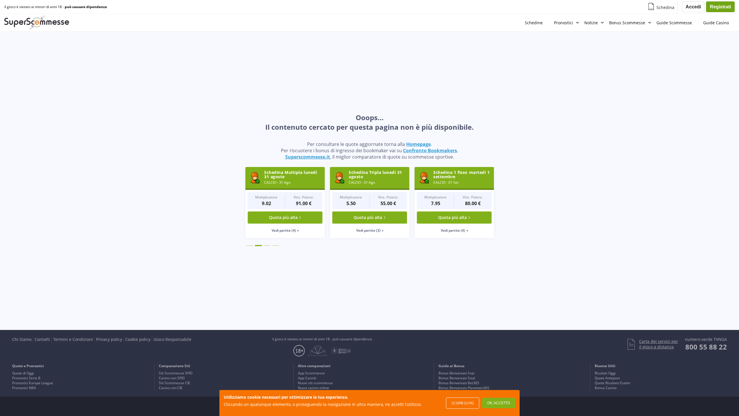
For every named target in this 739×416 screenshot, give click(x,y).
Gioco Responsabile (172, 339)
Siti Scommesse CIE (174, 382)
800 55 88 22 (706, 347)
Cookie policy (137, 339)
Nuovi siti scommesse (315, 382)
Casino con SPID (172, 378)
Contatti (42, 339)
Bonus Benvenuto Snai (456, 373)
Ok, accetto (498, 403)
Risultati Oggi (605, 373)
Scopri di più (462, 403)
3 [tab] (267, 245)
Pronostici (563, 22)
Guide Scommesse (674, 22)
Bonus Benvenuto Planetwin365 (463, 387)
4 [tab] (275, 245)
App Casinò (307, 378)
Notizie (591, 22)
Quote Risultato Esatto (612, 382)
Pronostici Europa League (32, 382)
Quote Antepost (607, 378)
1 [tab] (249, 245)
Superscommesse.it (307, 157)
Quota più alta (283, 217)
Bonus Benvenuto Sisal (456, 378)
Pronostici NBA (24, 387)
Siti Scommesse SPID (176, 373)
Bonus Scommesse (627, 22)
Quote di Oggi (23, 373)
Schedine (534, 22)
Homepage (418, 144)
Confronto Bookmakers (430, 150)
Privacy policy (109, 339)
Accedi (693, 6)
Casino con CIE (170, 387)
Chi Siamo (21, 339)
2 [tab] (258, 245)
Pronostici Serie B (26, 378)
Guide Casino (716, 22)
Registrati (720, 6)
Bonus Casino (606, 387)
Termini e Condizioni (73, 339)
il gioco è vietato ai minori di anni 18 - (55, 7)
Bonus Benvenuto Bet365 (458, 382)
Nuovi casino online (313, 387)
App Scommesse (311, 373)
